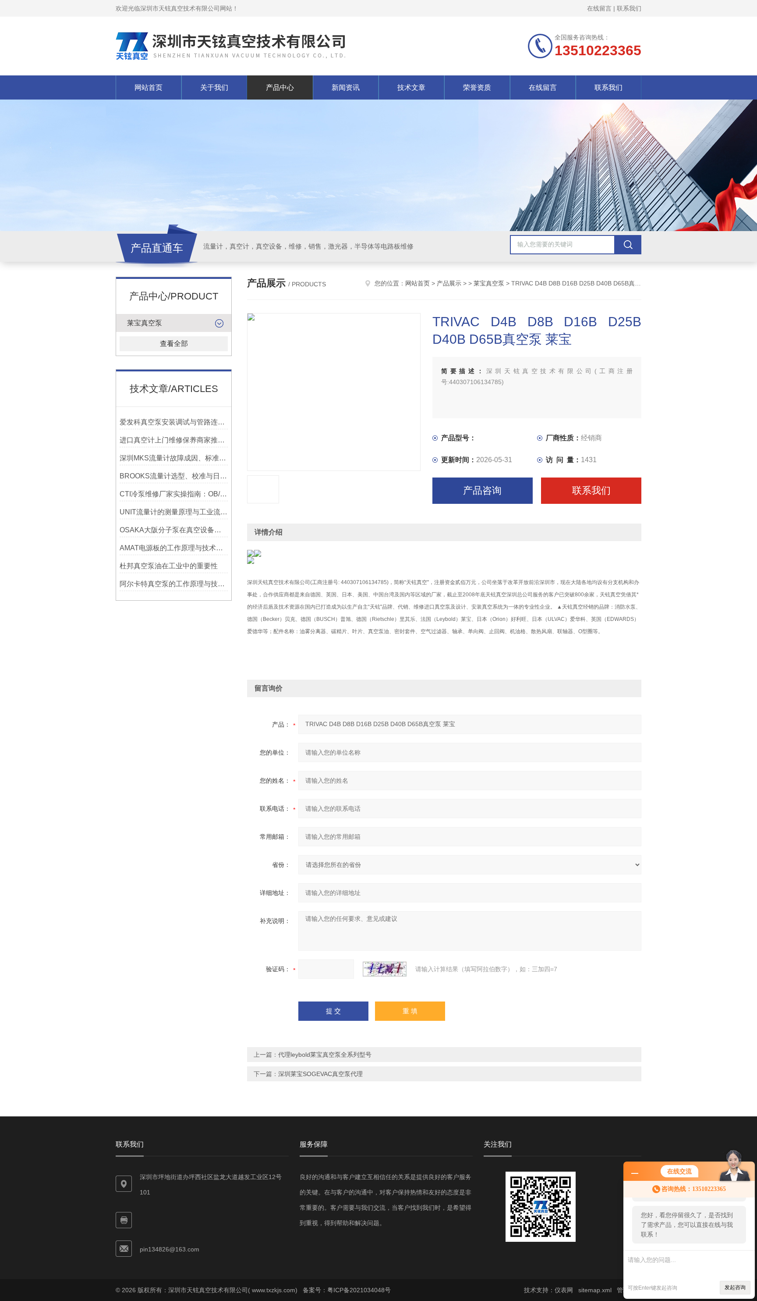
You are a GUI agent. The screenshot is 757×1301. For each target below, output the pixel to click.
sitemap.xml (595, 1290)
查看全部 (174, 343)
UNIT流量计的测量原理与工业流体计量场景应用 (174, 512)
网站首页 (148, 87)
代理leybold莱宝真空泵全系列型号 (324, 1054)
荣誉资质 (477, 87)
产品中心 (280, 87)
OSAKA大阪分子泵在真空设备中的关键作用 (174, 530)
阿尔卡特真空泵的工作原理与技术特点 (174, 584)
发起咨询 (735, 1287)
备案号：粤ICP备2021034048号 (347, 1290)
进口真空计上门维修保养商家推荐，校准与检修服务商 (174, 440)
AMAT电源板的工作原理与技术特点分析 (174, 548)
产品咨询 (482, 490)
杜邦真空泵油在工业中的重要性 (169, 566)
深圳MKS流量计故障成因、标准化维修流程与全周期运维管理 (174, 458)
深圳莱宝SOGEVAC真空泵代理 (320, 1073)
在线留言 (599, 8)
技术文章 (411, 87)
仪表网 (564, 1290)
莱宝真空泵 (144, 323)
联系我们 (629, 8)
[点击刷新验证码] (385, 969)
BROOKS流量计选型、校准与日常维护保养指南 (174, 476)
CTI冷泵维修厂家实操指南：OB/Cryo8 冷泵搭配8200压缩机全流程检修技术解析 (174, 494)
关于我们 (214, 87)
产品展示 (449, 283)
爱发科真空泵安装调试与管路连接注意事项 (174, 422)
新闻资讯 (346, 87)
